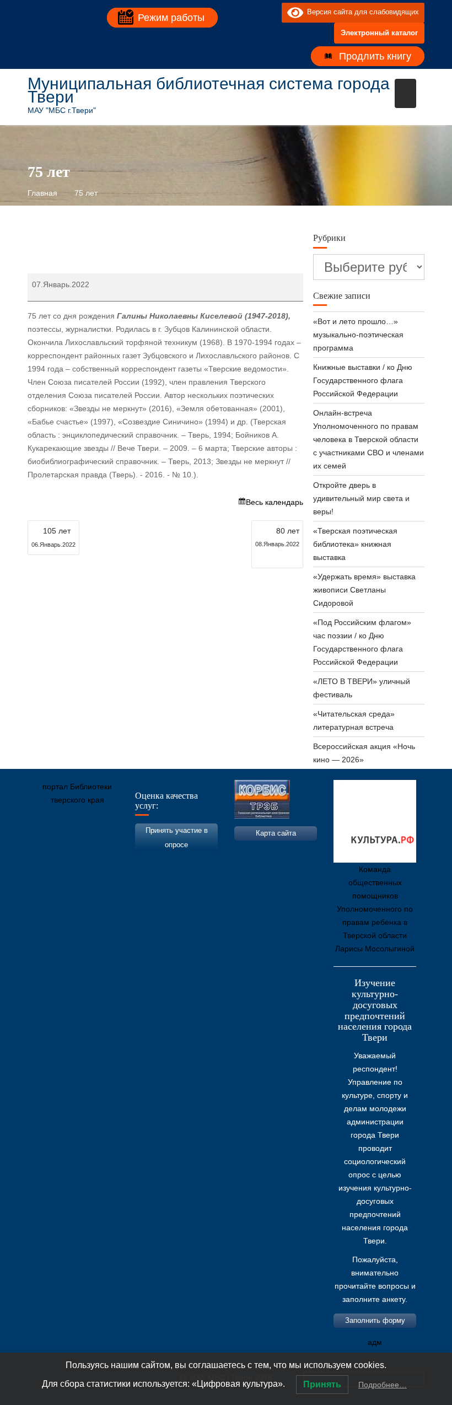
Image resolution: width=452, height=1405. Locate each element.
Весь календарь (274, 502)
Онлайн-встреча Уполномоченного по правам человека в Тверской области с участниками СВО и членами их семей (368, 439)
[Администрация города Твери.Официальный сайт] (52, 851)
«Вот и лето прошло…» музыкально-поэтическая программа (358, 334)
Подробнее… (382, 1384)
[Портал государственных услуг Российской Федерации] (85, 851)
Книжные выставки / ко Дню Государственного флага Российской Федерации (362, 380)
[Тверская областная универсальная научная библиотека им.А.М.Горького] (118, 851)
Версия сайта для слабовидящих (361, 12)
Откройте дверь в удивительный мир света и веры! (361, 498)
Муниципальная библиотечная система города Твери (209, 90)
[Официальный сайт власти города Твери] (250, 851)
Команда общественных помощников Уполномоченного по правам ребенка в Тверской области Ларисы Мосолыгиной (375, 909)
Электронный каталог (379, 33)
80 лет (277, 536)
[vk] (251, 12)
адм (375, 1342)
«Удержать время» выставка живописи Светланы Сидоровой (364, 589)
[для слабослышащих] (270, 12)
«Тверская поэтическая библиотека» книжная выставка (355, 544)
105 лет (53, 537)
